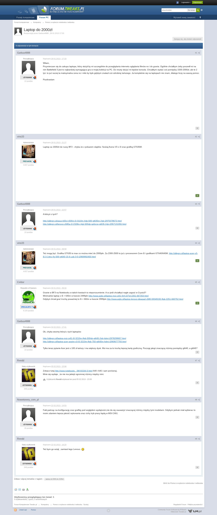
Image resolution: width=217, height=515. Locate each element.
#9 (196, 439)
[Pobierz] (27, 489)
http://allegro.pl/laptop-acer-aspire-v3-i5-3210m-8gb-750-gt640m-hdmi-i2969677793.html (84, 341)
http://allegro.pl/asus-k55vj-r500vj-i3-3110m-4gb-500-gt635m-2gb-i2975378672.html (82, 221)
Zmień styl (23, 510)
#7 (196, 361)
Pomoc (33, 510)
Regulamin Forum (179, 504)
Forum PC (44, 17)
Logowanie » (185, 2)
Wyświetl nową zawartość (184, 17)
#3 (196, 204)
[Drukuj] (23, 489)
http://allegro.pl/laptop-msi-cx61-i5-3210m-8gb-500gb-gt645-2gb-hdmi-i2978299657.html (84, 338)
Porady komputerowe (25, 17)
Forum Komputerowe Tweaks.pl (25, 504)
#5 (196, 282)
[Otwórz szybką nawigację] (200, 17)
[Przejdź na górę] (108, 510)
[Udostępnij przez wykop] (16, 489)
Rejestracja (197, 2)
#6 (196, 321)
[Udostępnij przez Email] (19, 489)
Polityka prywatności (195, 504)
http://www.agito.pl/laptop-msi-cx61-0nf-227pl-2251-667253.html (119, 296)
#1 (196, 53)
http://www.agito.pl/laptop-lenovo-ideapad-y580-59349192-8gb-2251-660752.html (145, 299)
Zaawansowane (201, 10)
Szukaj (85, 504)
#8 (196, 400)
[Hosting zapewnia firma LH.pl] (180, 511)
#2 (196, 137)
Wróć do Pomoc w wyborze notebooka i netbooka (183, 483)
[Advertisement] (121, 102)
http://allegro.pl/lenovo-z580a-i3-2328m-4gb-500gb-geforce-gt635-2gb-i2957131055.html (84, 224)
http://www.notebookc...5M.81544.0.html (74, 371)
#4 (196, 243)
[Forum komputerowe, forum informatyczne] (51, 9)
